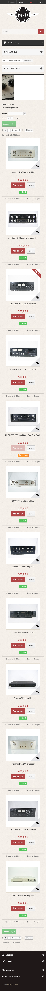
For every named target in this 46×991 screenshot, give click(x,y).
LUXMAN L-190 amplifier (23, 501)
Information (12, 68)
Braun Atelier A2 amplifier (23, 895)
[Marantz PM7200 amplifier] (23, 153)
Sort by (4, 113)
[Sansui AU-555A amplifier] (23, 548)
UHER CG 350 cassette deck (23, 369)
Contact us (11, 2)
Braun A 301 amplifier (23, 698)
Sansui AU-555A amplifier (23, 567)
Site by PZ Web (12, 984)
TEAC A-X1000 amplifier (23, 632)
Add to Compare (34, 199)
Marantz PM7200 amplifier (23, 172)
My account (8, 969)
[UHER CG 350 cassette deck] (23, 350)
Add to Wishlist (13, 199)
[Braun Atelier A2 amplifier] (23, 876)
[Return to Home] (4, 60)
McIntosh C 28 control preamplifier (23, 238)
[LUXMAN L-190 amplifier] (23, 482)
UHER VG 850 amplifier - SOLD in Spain (23, 435)
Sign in (41, 2)
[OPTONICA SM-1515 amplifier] (23, 285)
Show (4, 118)
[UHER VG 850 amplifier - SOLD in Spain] (23, 416)
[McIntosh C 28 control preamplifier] (23, 219)
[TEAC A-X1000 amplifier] (23, 613)
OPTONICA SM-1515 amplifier (23, 304)
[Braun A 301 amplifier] (23, 679)
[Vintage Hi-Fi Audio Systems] (23, 14)
